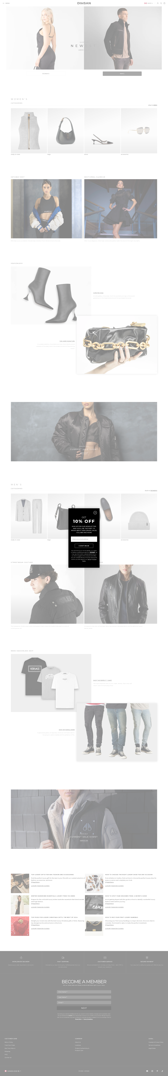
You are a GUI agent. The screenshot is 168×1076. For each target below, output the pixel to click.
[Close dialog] (95, 512)
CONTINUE (84, 546)
